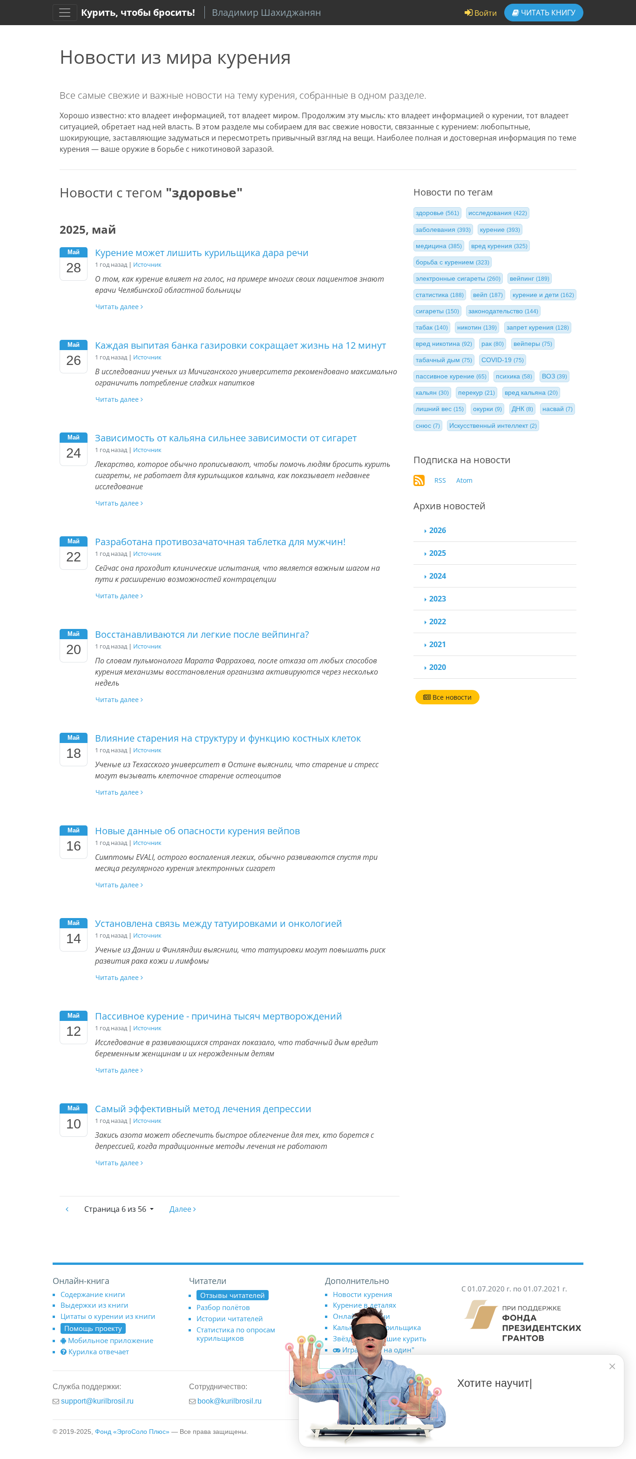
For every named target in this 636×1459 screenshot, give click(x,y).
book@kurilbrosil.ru (229, 1401)
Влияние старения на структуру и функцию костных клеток (228, 738)
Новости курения (362, 1294)
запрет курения (538, 327)
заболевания (443, 229)
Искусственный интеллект (493, 425)
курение (500, 229)
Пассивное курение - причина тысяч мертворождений (218, 1016)
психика (514, 376)
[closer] (612, 1366)
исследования (497, 212)
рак (492, 343)
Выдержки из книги (95, 1305)
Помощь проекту (93, 1328)
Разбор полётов (223, 1307)
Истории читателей (229, 1318)
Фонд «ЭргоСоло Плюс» (132, 1431)
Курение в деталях (364, 1305)
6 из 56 (116, 1209)
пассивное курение (451, 376)
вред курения (499, 245)
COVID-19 (502, 360)
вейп (488, 294)
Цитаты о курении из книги (108, 1316)
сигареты (437, 311)
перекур (476, 392)
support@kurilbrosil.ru (97, 1401)
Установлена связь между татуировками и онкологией (218, 923)
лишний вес (440, 408)
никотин (477, 327)
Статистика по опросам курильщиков (235, 1334)
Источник (147, 264)
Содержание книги (93, 1294)
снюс (428, 425)
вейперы (533, 343)
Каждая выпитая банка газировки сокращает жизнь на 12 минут (240, 345)
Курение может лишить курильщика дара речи (202, 252)
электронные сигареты (458, 278)
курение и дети (543, 294)
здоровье (437, 212)
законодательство (503, 311)
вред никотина (444, 343)
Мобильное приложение (110, 1340)
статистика (440, 294)
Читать (547, 12)
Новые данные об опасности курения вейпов (197, 830)
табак (432, 327)
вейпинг (529, 278)
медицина (439, 245)
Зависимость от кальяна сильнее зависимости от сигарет (226, 438)
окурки (487, 408)
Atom (464, 480)
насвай (557, 408)
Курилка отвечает (98, 1351)
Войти (485, 13)
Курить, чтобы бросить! (138, 12)
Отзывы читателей (232, 1295)
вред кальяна (531, 392)
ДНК (522, 408)
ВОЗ (554, 376)
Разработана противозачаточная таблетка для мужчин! (220, 541)
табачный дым (444, 360)
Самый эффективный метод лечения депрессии (203, 1108)
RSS (440, 480)
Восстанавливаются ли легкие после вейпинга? (202, 634)
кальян (432, 392)
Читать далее (118, 306)
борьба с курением (452, 261)
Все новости (451, 697)
